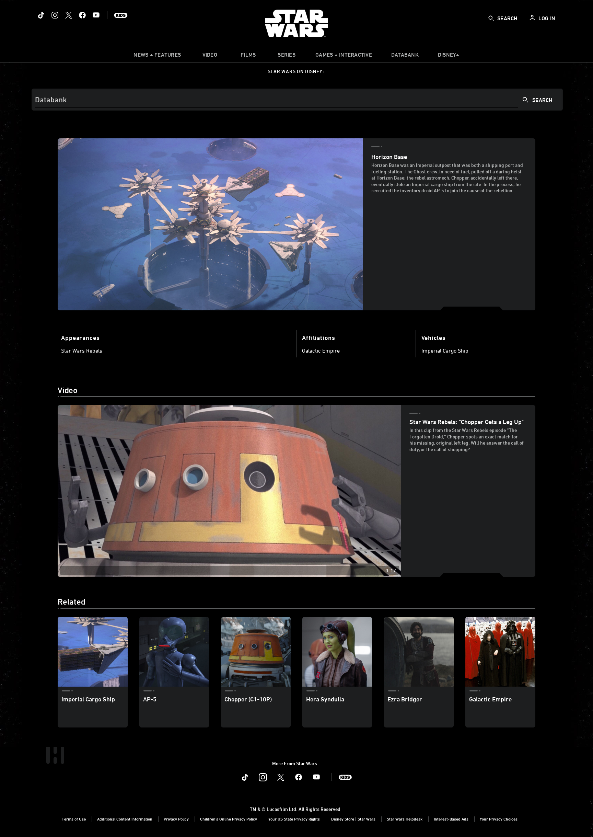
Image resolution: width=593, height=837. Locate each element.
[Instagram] (54, 15)
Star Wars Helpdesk (404, 818)
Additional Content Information (124, 818)
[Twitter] (68, 15)
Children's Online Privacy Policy (228, 818)
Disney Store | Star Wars (353, 818)
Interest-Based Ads (451, 818)
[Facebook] (82, 15)
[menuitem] (209, 56)
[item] (157, 56)
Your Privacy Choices (499, 818)
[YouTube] (96, 15)
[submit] (491, 18)
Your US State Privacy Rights (294, 818)
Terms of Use (74, 818)
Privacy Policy (176, 818)
